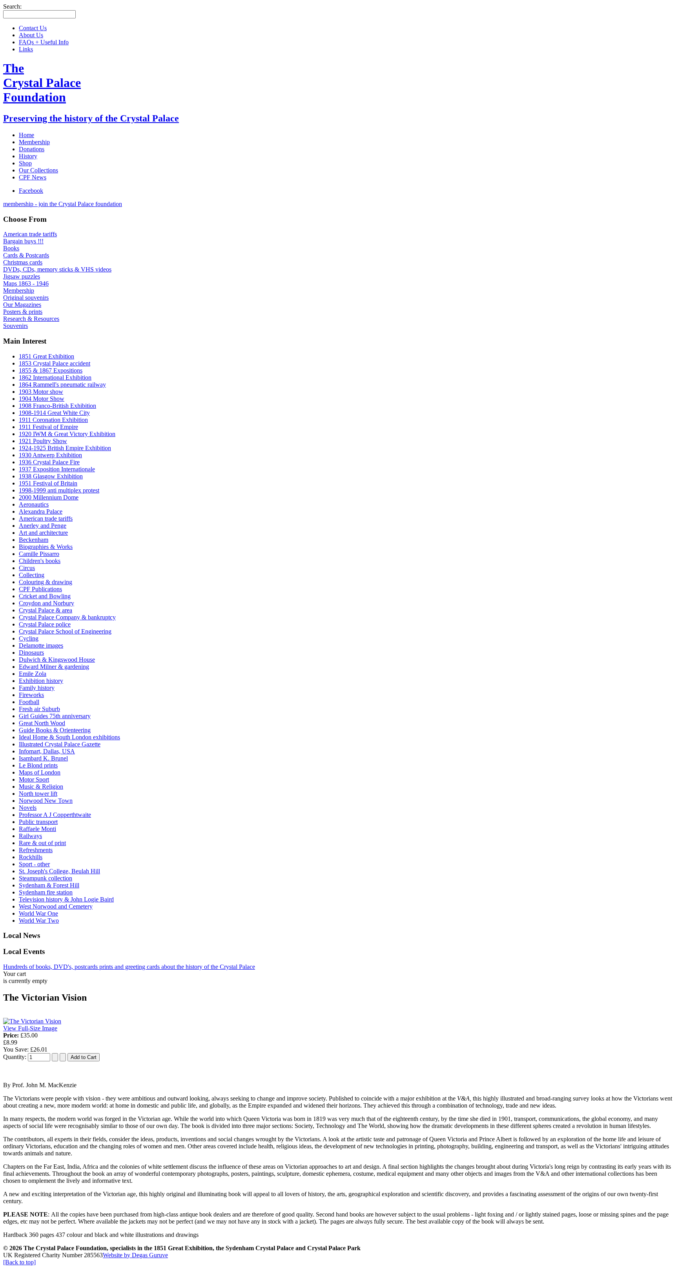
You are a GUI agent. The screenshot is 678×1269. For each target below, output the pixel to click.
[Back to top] (19, 1262)
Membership (18, 290)
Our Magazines (22, 304)
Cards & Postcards (26, 255)
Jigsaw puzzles (21, 276)
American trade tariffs (30, 234)
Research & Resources (31, 318)
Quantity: (15, 1057)
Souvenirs (15, 325)
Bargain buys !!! (23, 241)
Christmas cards (22, 262)
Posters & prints (22, 311)
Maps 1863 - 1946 (26, 283)
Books (11, 248)
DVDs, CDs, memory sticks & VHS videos (57, 269)
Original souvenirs (26, 297)
